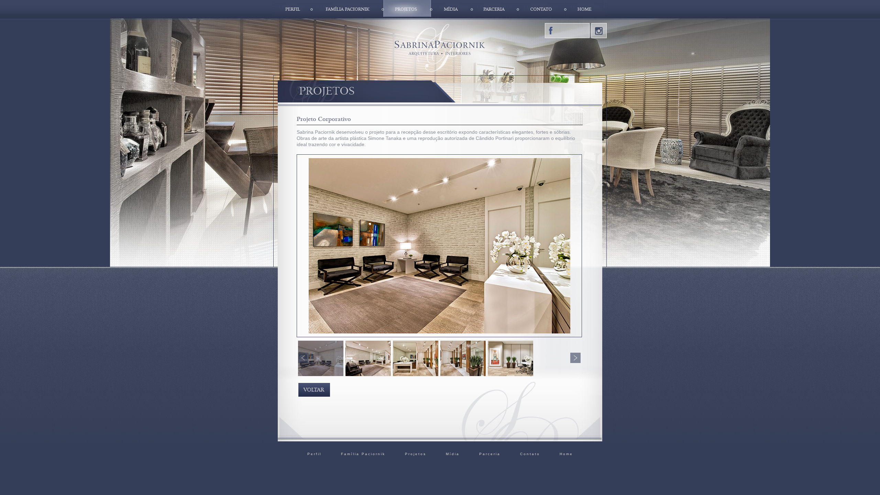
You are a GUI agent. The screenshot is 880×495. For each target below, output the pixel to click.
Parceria (495, 9)
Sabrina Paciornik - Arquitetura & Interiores (439, 47)
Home (585, 9)
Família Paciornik (347, 9)
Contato (541, 9)
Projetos (407, 9)
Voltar (314, 390)
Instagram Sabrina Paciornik (599, 30)
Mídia (451, 9)
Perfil (293, 9)
